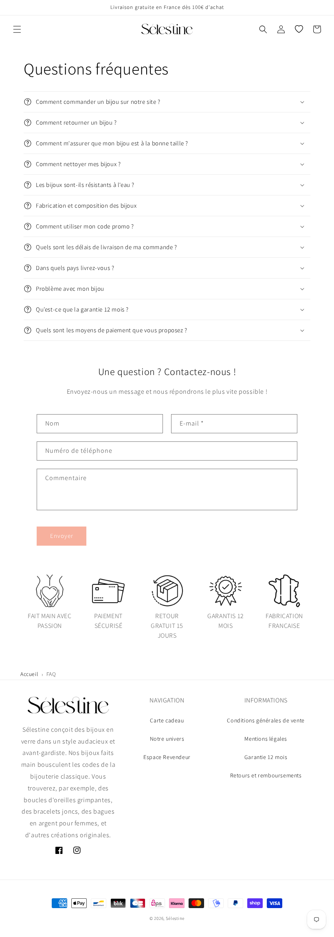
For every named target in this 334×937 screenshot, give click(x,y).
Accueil (29, 674)
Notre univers (167, 738)
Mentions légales (265, 738)
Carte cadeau (167, 720)
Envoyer (61, 536)
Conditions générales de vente (265, 720)
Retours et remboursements (266, 775)
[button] (17, 29)
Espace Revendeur (167, 757)
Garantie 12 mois (266, 757)
